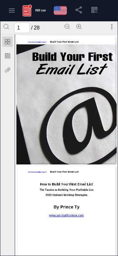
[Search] (6, 26)
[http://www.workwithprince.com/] (66, 216)
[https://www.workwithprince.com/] (37, 41)
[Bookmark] (7, 56)
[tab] (7, 43)
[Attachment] (7, 70)
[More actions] (112, 26)
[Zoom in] (79, 26)
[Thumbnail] (7, 41)
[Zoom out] (67, 26)
